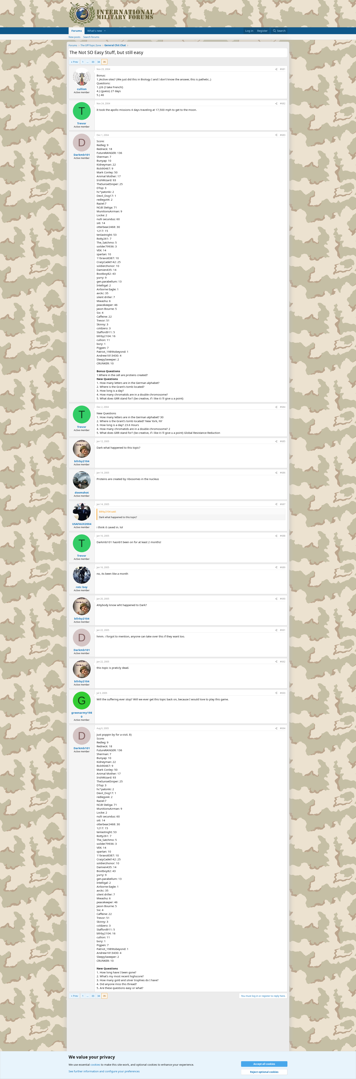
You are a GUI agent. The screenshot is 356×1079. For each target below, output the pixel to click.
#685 (282, 441)
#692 (282, 661)
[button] (105, 30)
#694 (282, 728)
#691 (282, 630)
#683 (282, 135)
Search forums (91, 37)
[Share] (276, 69)
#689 (282, 567)
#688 (282, 535)
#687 (282, 504)
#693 (282, 693)
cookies (95, 1064)
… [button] (87, 61)
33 (93, 61)
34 (98, 61)
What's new (94, 30)
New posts (74, 37)
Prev (75, 61)
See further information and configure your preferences (104, 1071)
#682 (282, 103)
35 (104, 61)
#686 (282, 472)
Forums (76, 30)
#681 (282, 69)
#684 (282, 407)
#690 (282, 598)
